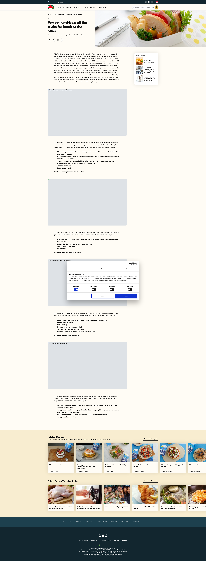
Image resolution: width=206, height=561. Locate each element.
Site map (124, 540)
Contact (116, 540)
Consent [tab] (78, 269)
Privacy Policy (95, 540)
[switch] (94, 289)
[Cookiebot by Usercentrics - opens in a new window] (130, 263)
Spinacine (114, 522)
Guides (49, 14)
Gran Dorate (125, 522)
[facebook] (49, 40)
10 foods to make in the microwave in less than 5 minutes (88, 507)
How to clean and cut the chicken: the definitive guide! (60, 507)
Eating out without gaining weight (116, 507)
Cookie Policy (83, 540)
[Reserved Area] (156, 7)
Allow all (126, 296)
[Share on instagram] (149, 2)
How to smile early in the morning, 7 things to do (149, 78)
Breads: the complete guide (149, 61)
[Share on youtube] (152, 2)
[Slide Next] (201, 458)
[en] (157, 2)
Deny (102, 296)
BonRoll (78, 522)
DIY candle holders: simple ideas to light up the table (149, 70)
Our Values (60, 2)
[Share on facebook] (146, 2)
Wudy (70, 522)
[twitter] (54, 40)
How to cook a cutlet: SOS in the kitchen (144, 507)
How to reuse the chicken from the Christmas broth (171, 507)
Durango (136, 522)
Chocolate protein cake (57, 465)
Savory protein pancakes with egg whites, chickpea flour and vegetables (88, 466)
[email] (58, 40)
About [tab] (127, 269)
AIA (63, 522)
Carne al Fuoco (102, 522)
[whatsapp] (62, 40)
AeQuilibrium (89, 522)
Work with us (106, 540)
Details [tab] (103, 269)
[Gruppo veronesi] (103, 545)
